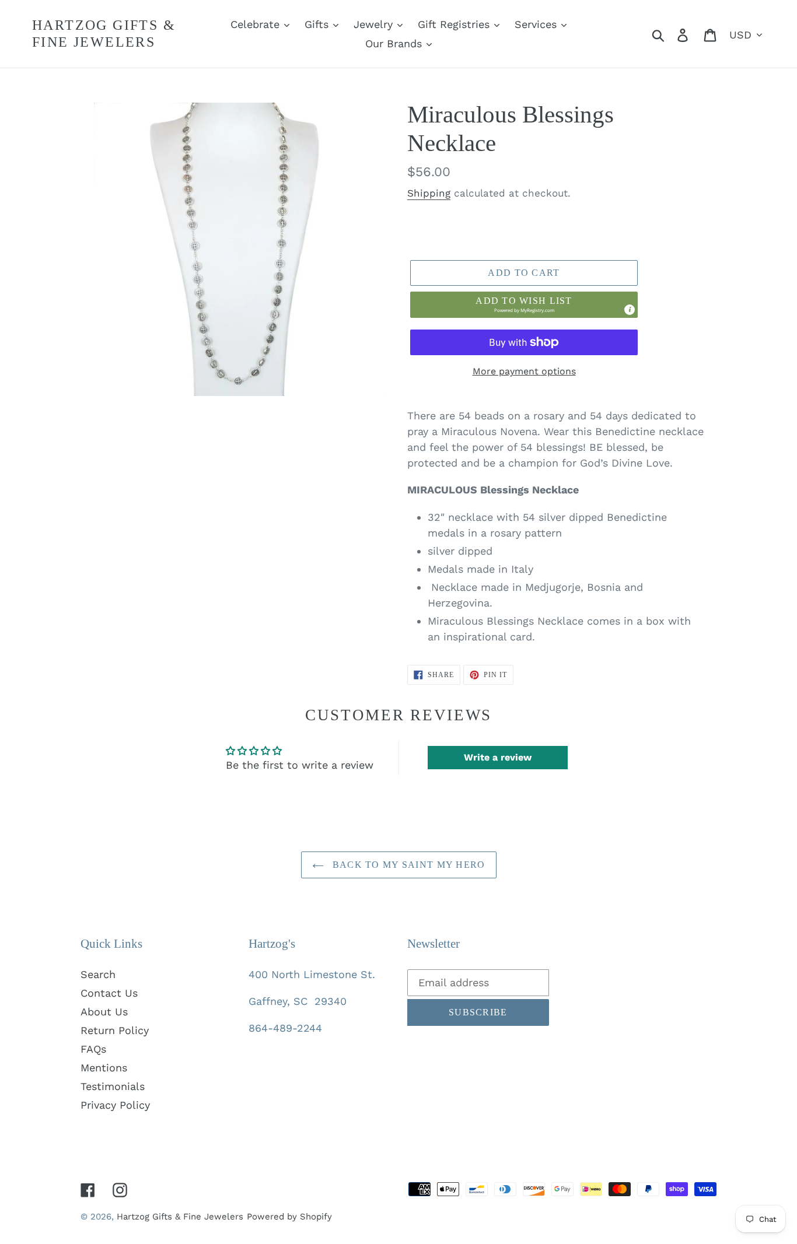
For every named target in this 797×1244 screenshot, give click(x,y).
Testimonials (113, 1086)
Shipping (428, 193)
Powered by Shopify (289, 1216)
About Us (104, 1011)
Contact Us (109, 993)
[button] (524, 304)
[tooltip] (629, 309)
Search (98, 974)
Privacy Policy (115, 1105)
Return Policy (115, 1030)
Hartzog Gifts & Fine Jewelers (104, 33)
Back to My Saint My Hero (407, 865)
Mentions (104, 1067)
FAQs (93, 1049)
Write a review (498, 757)
